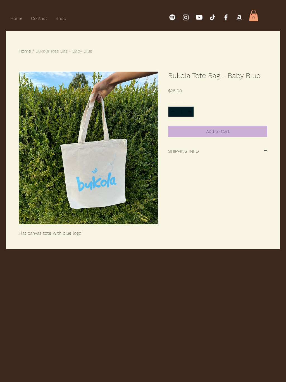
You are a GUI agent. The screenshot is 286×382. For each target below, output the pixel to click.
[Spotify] (172, 17)
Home (25, 51)
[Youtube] (199, 17)
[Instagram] (186, 17)
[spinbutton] (181, 112)
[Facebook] (226, 17)
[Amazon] (239, 17)
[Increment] (189, 112)
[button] (253, 15)
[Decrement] (172, 112)
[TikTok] (212, 17)
